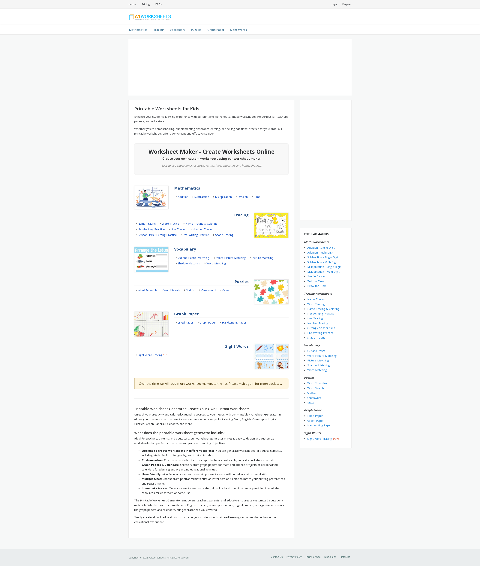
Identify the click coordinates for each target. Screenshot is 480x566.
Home (132, 4)
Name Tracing (147, 223)
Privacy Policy (294, 556)
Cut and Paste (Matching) (194, 258)
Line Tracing (178, 229)
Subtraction (201, 197)
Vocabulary (177, 30)
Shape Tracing (224, 235)
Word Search (172, 290)
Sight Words (238, 30)
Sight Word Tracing (150, 355)
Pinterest (345, 556)
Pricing (146, 4)
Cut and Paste (316, 351)
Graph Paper (215, 30)
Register (347, 4)
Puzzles (196, 30)
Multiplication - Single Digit (324, 267)
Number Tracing (203, 229)
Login (334, 4)
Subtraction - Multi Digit (322, 262)
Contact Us (277, 556)
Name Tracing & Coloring (201, 223)
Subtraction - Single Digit (323, 257)
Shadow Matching (189, 263)
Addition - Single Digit (321, 247)
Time (257, 197)
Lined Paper (185, 322)
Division (243, 197)
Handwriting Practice (151, 229)
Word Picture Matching (231, 258)
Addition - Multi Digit (320, 252)
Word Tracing (170, 223)
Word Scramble (148, 290)
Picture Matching (262, 258)
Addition (183, 197)
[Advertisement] (240, 67)
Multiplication (223, 197)
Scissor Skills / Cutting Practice (157, 235)
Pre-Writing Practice (196, 235)
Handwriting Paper (234, 322)
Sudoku (190, 290)
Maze (225, 290)
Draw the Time (317, 286)
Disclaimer (330, 556)
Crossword (208, 290)
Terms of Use (313, 556)
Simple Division (316, 276)
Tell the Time (315, 281)
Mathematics (138, 30)
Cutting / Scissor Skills (321, 328)
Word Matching (216, 263)
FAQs (158, 4)
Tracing (158, 30)
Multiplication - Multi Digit (323, 271)
